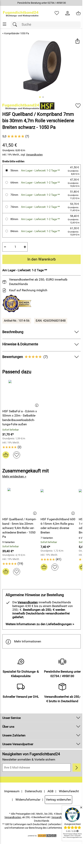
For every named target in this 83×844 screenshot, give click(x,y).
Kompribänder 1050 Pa (16, 33)
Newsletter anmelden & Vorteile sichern (28, 764)
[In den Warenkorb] (5, 454)
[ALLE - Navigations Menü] (4, 24)
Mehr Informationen (27, 641)
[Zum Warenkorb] (75, 13)
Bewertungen (25, 357)
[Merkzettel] (54, 13)
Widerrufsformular (51, 803)
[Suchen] (15, 24)
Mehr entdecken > (14, 476)
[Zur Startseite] (20, 13)
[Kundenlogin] (64, 13)
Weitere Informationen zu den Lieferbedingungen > (40, 624)
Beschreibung (12, 332)
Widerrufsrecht (24, 803)
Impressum (21, 795)
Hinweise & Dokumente (20, 344)
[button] (74, 41)
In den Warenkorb (40, 259)
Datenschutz (43, 795)
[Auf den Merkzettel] (75, 105)
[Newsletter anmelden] (74, 772)
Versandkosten (34, 154)
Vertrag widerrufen (40, 812)
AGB (60, 795)
